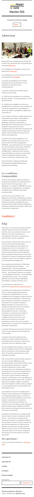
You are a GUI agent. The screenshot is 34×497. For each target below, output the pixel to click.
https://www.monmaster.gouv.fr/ (21, 286)
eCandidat (16, 77)
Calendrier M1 (6, 457)
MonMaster (12, 65)
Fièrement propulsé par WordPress (12, 491)
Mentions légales (7, 475)
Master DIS (16, 12)
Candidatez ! (8, 216)
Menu (16, 24)
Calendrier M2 (6, 462)
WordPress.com (20, 493)
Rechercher (5, 480)
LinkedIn (4, 466)
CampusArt (13, 71)
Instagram (5, 471)
